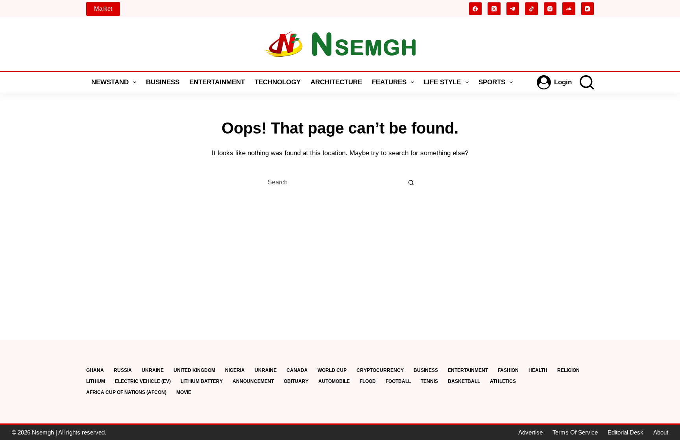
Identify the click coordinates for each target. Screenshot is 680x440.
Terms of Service (575, 432)
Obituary (296, 381)
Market (103, 8)
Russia (123, 370)
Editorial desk (625, 432)
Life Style (442, 82)
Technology (278, 82)
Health (537, 370)
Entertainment (217, 82)
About (660, 432)
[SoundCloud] (568, 8)
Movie (183, 392)
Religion (568, 370)
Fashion (508, 370)
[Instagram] (550, 8)
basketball (464, 381)
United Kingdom (194, 370)
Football (398, 381)
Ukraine (153, 370)
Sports (492, 82)
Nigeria (235, 370)
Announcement (253, 381)
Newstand (110, 82)
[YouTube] (587, 8)
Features (389, 82)
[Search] (587, 82)
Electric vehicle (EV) (143, 381)
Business (162, 82)
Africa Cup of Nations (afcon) (126, 392)
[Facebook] (475, 8)
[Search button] (410, 182)
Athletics (503, 381)
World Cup (332, 370)
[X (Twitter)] (494, 8)
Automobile (334, 381)
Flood (368, 381)
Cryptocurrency (380, 370)
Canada (297, 370)
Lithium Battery (202, 381)
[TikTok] (531, 8)
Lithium (95, 381)
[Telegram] (512, 8)
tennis (429, 381)
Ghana (95, 370)
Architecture (336, 82)
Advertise (530, 432)
